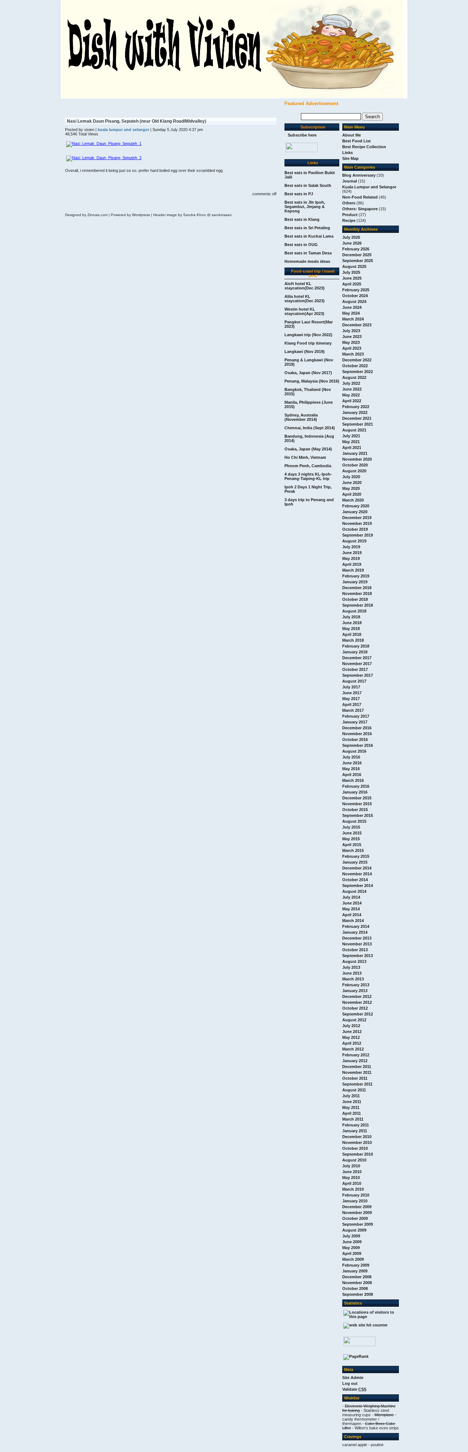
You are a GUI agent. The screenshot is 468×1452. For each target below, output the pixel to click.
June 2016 (352, 763)
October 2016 (355, 739)
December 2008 (356, 1277)
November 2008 (357, 1282)
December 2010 (356, 1136)
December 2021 (356, 418)
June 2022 (352, 389)
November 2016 (357, 733)
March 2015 (353, 850)
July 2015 (351, 827)
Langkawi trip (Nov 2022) (308, 335)
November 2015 (357, 804)
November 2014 (357, 874)
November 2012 (357, 1002)
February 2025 (355, 290)
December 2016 (356, 728)
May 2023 (351, 342)
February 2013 (355, 985)
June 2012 (352, 1031)
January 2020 (354, 512)
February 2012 (355, 1055)
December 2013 (356, 938)
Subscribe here (302, 135)
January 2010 (354, 1201)
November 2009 (357, 1212)
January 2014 (354, 932)
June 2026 (352, 243)
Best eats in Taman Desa (308, 253)
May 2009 (351, 1247)
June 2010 (352, 1171)
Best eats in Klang (302, 219)
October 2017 (355, 669)
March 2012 (353, 1049)
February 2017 (355, 716)
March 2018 (353, 640)
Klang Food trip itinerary (308, 343)
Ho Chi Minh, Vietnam (305, 457)
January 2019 (354, 582)
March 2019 (353, 570)
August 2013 (354, 961)
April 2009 (351, 1253)
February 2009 (355, 1265)
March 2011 (352, 1119)
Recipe (348, 220)
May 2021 (351, 441)
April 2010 (351, 1183)
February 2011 (355, 1125)
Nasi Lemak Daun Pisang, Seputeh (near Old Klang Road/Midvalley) (136, 121)
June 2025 (352, 278)
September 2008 (357, 1294)
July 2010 (351, 1166)
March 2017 (353, 710)
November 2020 (357, 459)
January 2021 (354, 453)
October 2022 (355, 366)
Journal (349, 181)
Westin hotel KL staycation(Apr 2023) (304, 311)
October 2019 (355, 529)
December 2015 (356, 798)
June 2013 (352, 973)
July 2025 (351, 272)
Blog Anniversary (358, 175)
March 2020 (353, 500)
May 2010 (351, 1177)
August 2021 (354, 430)
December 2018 (356, 587)
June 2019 (352, 552)
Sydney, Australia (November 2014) (301, 417)
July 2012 (351, 1025)
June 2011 (351, 1101)
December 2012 (356, 996)
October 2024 (355, 295)
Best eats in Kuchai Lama (308, 236)
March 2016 (353, 780)
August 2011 (354, 1090)
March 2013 (353, 979)
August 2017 (354, 681)
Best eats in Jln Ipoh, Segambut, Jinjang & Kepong (304, 206)
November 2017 (357, 663)
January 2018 (354, 652)
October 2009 (355, 1218)
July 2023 (351, 331)
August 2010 (354, 1160)
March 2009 (353, 1259)
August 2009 (354, 1230)
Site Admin (352, 1377)
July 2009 (351, 1236)
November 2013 (357, 944)
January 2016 (354, 792)
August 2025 (354, 266)
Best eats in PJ (298, 194)
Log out (350, 1383)
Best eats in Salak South (307, 185)
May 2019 (351, 558)
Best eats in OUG (301, 244)
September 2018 (357, 605)
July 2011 (351, 1096)
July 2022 (351, 383)
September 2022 (357, 371)
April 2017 (351, 704)
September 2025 (357, 260)
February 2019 (355, 576)
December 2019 (356, 517)
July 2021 (351, 436)
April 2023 (351, 348)
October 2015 (355, 809)
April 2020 (351, 494)
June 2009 (352, 1242)
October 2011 (354, 1078)
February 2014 (355, 926)
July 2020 (351, 477)
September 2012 (357, 1014)
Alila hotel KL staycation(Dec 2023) (304, 298)
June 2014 (352, 903)
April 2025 (351, 284)
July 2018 (351, 617)
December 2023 (356, 325)
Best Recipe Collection (364, 147)
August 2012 (354, 1020)
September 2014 (357, 885)
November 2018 (357, 593)
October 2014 (355, 879)
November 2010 (357, 1142)
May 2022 (351, 395)
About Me (351, 135)
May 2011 (350, 1107)
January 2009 (354, 1271)
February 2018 (355, 646)
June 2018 (352, 623)
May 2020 (351, 488)
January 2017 (354, 722)
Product (350, 214)
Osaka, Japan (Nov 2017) (308, 372)
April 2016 (351, 774)
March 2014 (353, 920)
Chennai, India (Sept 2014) (309, 428)
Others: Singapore (360, 209)
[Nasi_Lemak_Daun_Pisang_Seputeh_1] (104, 143)
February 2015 (355, 856)
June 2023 (352, 336)
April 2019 (351, 564)
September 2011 (357, 1084)
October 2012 (355, 1008)
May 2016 (351, 769)
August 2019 (354, 541)
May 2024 (351, 313)
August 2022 (354, 377)
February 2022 (355, 406)
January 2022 (354, 412)
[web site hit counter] (365, 1325)
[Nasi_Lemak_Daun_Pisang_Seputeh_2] (104, 157)
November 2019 (357, 523)
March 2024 (353, 319)
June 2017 (352, 693)
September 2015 (357, 815)
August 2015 (354, 821)
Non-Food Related (360, 197)
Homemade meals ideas (307, 261)
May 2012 (351, 1037)
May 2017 (351, 698)
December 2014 (356, 868)
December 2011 (356, 1066)
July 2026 (351, 237)
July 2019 (351, 547)
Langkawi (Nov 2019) (304, 351)
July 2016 (351, 757)
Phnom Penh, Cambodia (307, 466)
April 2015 (351, 844)
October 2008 (355, 1288)
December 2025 (356, 255)
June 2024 (352, 307)
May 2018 (351, 628)
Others (348, 203)
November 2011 (356, 1072)
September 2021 (357, 424)
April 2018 (351, 634)
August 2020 (354, 471)
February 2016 (355, 786)
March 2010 (353, 1189)
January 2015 (354, 862)
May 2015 (351, 839)
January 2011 (354, 1131)
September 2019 (357, 535)
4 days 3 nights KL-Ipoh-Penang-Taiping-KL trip (308, 476)
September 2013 (357, 955)
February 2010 (355, 1195)
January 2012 (354, 1061)
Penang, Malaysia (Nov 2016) (311, 381)
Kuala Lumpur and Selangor (369, 187)
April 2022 (351, 401)
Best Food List (356, 141)
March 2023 (353, 354)
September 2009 (357, 1224)
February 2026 (355, 249)
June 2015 (352, 833)
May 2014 (351, 909)
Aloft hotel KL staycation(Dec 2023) (304, 285)
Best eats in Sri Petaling (307, 228)
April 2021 (351, 447)
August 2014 (354, 891)
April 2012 (351, 1043)
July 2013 (351, 967)
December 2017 (356, 658)
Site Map (350, 158)
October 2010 (355, 1148)
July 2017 (351, 687)
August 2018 (354, 611)
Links (347, 152)
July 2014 (351, 897)
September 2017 (357, 675)
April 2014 (351, 915)
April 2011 (351, 1113)
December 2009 (356, 1207)
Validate (354, 1389)
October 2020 (355, 465)
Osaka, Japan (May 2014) (308, 449)
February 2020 (355, 506)
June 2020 (352, 482)
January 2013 (354, 990)
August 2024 (354, 301)
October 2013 (355, 950)
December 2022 (356, 360)
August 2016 (354, 751)
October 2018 (355, 599)
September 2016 (357, 745)
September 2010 (357, 1154)
